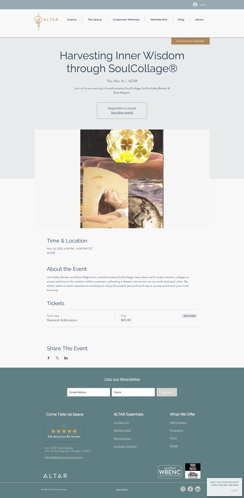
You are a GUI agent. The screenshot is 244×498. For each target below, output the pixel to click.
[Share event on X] (57, 358)
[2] (190, 489)
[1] (183, 489)
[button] (72, 19)
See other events (122, 112)
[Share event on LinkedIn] (66, 358)
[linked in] (197, 489)
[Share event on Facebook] (48, 358)
